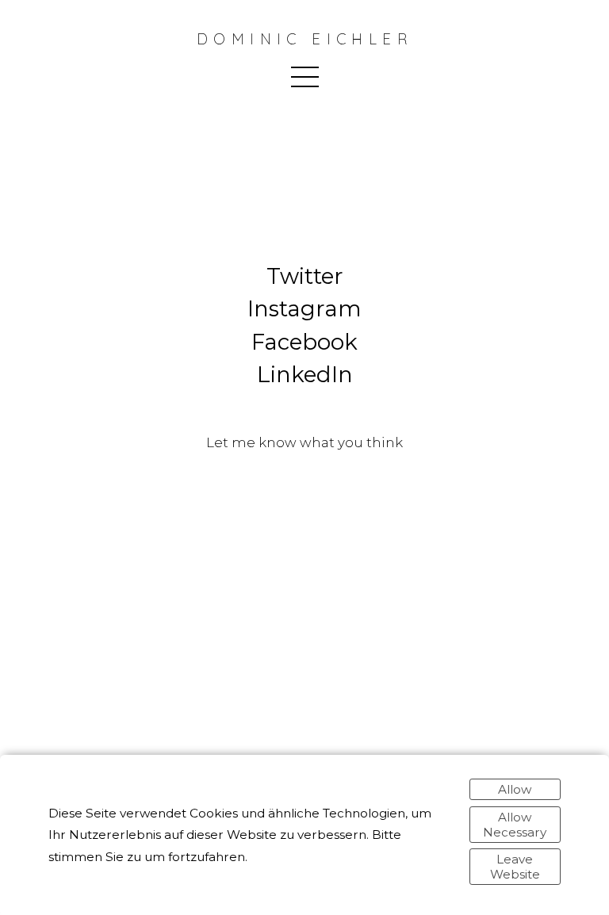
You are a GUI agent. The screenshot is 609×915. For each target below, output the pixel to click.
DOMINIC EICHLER (304, 39)
